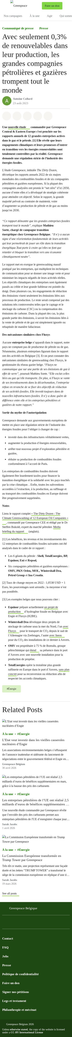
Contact (7, 938)
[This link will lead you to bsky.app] (19, 923)
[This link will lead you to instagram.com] (4, 923)
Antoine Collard (22, 98)
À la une (35, 15)
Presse (43, 28)
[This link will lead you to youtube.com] (34, 923)
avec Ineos (55, 635)
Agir (49, 15)
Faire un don (10, 983)
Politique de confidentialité (20, 974)
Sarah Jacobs (9, 824)
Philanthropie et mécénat (19, 1010)
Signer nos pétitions (15, 992)
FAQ (5, 947)
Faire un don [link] (52, 5)
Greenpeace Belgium (13, 764)
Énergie (24, 734)
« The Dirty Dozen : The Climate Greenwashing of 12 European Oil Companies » (35, 516)
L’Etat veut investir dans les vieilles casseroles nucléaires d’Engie (33, 742)
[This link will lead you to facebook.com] (12, 923)
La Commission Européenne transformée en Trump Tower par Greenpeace (31, 858)
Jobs (5, 956)
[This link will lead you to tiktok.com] (26, 923)
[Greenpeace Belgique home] (25, 5)
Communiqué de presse (18, 28)
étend (33, 650)
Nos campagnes (13, 15)
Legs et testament (14, 1001)
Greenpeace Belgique (23, 908)
